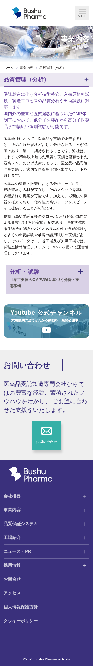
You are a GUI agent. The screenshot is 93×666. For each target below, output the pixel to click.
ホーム (9, 68)
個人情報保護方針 (21, 606)
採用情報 (12, 565)
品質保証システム (21, 523)
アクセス (12, 593)
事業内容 (26, 68)
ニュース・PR (17, 551)
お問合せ (12, 579)
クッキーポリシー (21, 620)
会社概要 (12, 495)
